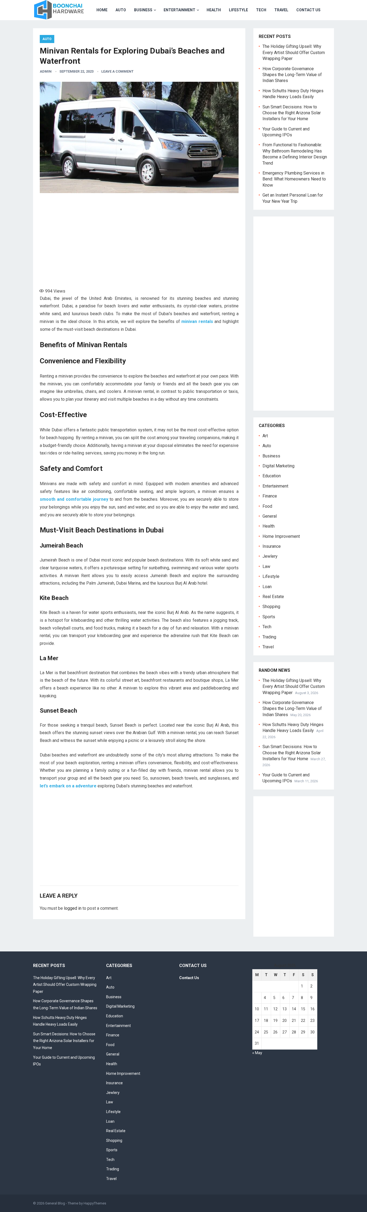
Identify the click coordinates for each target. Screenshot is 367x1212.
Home (101, 10)
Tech (261, 10)
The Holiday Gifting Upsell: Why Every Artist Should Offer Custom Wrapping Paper (293, 52)
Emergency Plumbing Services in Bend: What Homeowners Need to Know (294, 179)
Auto (121, 10)
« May (257, 1053)
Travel (281, 10)
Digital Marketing (278, 465)
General (269, 516)
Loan (267, 586)
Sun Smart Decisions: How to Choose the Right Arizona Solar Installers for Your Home (291, 113)
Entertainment (179, 10)
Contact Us (308, 10)
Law (266, 566)
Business (143, 10)
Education (271, 475)
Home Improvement (281, 536)
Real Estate (273, 596)
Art (265, 435)
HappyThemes (95, 1203)
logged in (72, 908)
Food (267, 506)
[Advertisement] (139, 238)
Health (214, 10)
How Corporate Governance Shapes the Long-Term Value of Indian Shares (292, 74)
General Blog (55, 1203)
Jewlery (270, 556)
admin (46, 71)
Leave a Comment (117, 71)
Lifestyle (238, 10)
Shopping (271, 606)
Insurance (271, 546)
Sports (268, 616)
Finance (269, 496)
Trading (269, 636)
